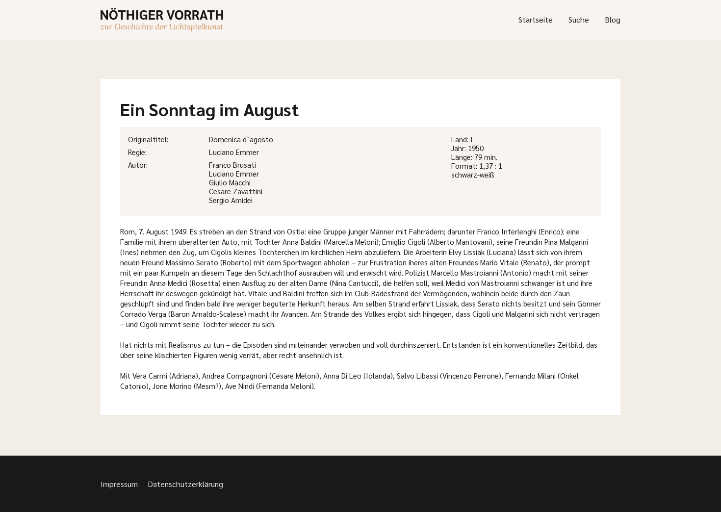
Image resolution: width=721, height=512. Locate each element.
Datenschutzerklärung (185, 484)
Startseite (535, 19)
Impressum (119, 484)
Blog (612, 19)
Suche (578, 19)
